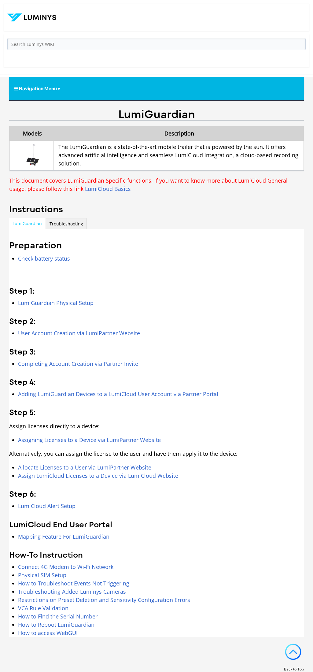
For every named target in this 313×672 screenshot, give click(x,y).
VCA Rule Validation (43, 608)
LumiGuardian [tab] (27, 223)
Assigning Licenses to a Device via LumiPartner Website (89, 440)
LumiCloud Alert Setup (46, 506)
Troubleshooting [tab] (66, 224)
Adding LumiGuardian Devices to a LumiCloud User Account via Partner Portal (118, 394)
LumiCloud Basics (108, 188)
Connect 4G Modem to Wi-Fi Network (65, 566)
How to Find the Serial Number (58, 616)
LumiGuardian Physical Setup (56, 302)
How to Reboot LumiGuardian (56, 624)
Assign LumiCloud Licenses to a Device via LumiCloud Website (98, 475)
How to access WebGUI (48, 633)
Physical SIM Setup (42, 575)
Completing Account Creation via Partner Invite (78, 363)
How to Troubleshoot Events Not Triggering (73, 583)
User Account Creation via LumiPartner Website (79, 333)
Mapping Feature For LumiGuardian (63, 536)
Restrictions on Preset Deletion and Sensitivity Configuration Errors (104, 599)
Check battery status (44, 258)
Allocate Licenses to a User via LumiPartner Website (84, 467)
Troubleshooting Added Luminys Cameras (72, 591)
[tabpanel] (156, 433)
